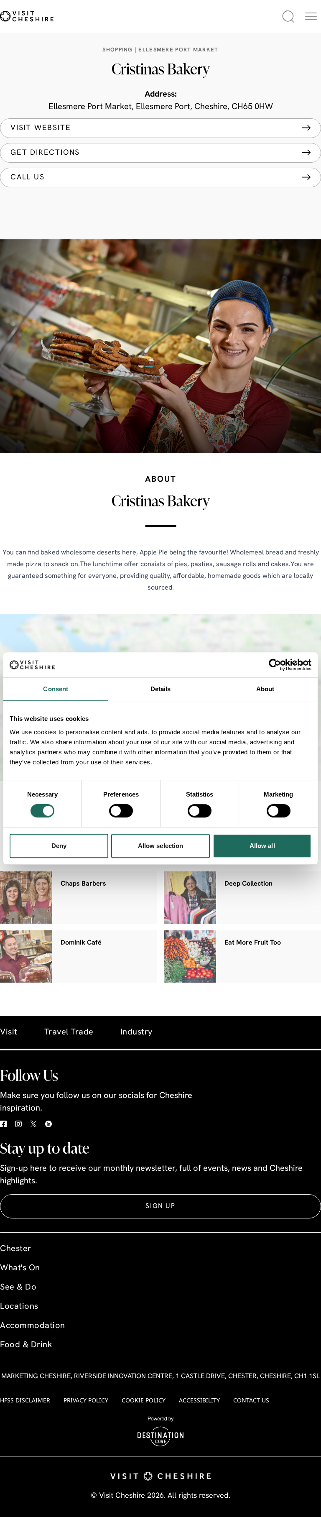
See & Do (18, 1287)
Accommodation (32, 1326)
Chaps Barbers (83, 884)
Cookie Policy (144, 1400)
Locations (19, 1306)
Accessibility (199, 1400)
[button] (311, 16)
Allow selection (160, 845)
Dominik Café (81, 943)
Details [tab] (160, 688)
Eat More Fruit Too (252, 943)
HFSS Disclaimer (25, 1400)
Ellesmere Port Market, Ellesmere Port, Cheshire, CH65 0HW (160, 107)
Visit (9, 1032)
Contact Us (251, 1400)
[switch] (121, 810)
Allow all (262, 845)
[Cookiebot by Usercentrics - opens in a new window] (274, 665)
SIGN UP (160, 1206)
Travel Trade (69, 1032)
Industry (136, 1032)
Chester (15, 1249)
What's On (20, 1268)
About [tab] (265, 688)
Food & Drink (26, 1345)
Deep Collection (248, 884)
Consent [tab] (55, 688)
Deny (58, 845)
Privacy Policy (86, 1400)
